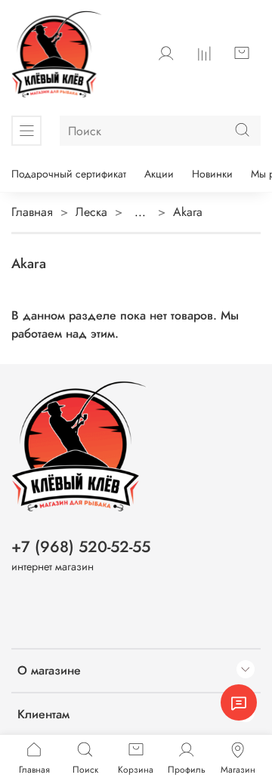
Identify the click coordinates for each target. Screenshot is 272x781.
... (140, 212)
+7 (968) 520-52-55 (80, 547)
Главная (32, 212)
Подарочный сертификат (68, 173)
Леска (91, 212)
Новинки (212, 173)
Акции (159, 173)
